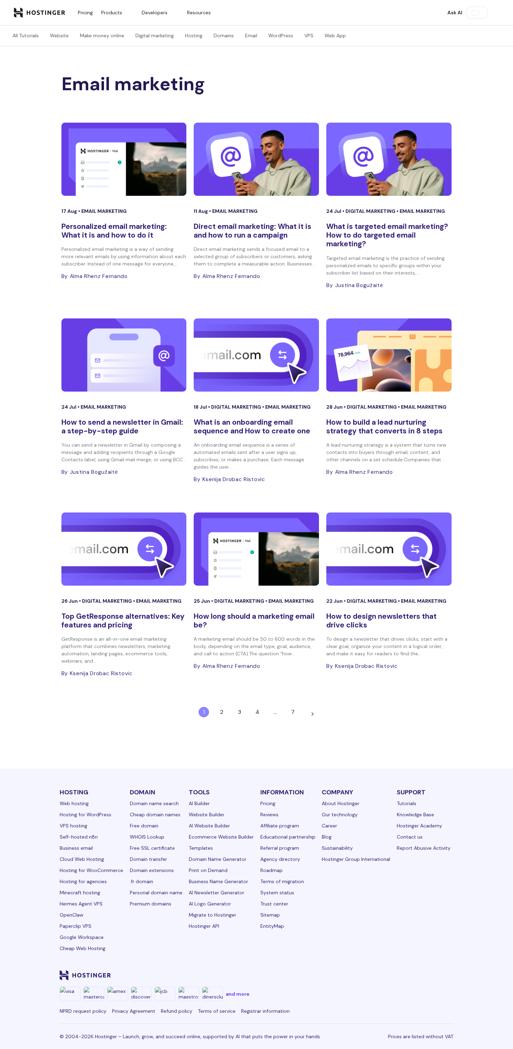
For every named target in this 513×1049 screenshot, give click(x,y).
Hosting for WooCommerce (91, 870)
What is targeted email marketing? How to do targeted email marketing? (387, 235)
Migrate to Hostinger (212, 915)
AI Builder (199, 803)
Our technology (340, 814)
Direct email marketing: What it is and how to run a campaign (252, 231)
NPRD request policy (83, 1011)
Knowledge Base (415, 814)
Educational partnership (287, 837)
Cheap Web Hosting (82, 948)
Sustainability (337, 848)
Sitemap (270, 915)
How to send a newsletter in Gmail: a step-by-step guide (122, 426)
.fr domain (141, 881)
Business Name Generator (218, 881)
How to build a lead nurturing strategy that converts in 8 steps (384, 426)
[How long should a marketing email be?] (256, 549)
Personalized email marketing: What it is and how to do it (114, 231)
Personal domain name (156, 892)
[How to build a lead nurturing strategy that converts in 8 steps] (389, 355)
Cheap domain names (155, 814)
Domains (224, 35)
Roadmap (271, 870)
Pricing (85, 12)
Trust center (274, 904)
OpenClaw (71, 915)
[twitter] (380, 975)
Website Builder (206, 814)
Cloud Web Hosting (82, 859)
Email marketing (104, 211)
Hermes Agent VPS (81, 904)
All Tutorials (26, 35)
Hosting (193, 35)
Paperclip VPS (75, 926)
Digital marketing (154, 35)
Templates (201, 848)
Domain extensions (152, 870)
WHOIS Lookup (147, 837)
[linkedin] (330, 975)
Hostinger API (204, 926)
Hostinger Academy (419, 826)
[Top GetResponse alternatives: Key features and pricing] (124, 549)
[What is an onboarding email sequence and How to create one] (256, 355)
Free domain (144, 826)
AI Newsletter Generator (216, 892)
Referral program (279, 848)
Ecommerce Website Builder (221, 837)
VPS (308, 35)
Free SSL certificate (152, 848)
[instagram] (364, 975)
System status (277, 892)
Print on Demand (208, 870)
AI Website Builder (209, 826)
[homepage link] (39, 12)
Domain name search (154, 803)
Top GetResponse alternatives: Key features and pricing (123, 620)
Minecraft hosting (80, 892)
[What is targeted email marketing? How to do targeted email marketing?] (389, 159)
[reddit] (414, 975)
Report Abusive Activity (424, 848)
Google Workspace (82, 937)
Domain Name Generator (217, 859)
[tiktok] (431, 975)
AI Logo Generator (210, 904)
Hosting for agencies (83, 881)
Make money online (102, 35)
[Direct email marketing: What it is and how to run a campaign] (256, 159)
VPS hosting (73, 826)
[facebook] (347, 975)
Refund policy (176, 1011)
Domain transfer (148, 859)
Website (59, 35)
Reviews (269, 814)
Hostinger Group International (356, 859)
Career (329, 826)
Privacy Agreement (133, 1011)
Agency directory (280, 859)
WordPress (280, 35)
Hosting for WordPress (85, 814)
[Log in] (495, 12)
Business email (76, 848)
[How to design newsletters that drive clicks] (389, 549)
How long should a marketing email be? (254, 620)
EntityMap (272, 926)
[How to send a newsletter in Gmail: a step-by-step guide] (124, 355)
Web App (335, 35)
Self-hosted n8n (79, 837)
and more (238, 994)
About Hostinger (340, 803)
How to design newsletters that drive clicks (381, 620)
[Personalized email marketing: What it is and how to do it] (124, 159)
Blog (327, 837)
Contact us (410, 837)
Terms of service (217, 1011)
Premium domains (150, 904)
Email (251, 35)
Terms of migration (282, 881)
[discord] (447, 975)
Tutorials (406, 803)
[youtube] (397, 975)
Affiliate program (279, 826)
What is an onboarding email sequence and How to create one (252, 426)
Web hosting (74, 803)
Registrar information (265, 1011)
